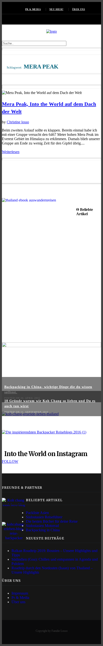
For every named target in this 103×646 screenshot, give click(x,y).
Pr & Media (20, 598)
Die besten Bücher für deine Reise (52, 521)
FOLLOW (10, 461)
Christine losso (18, 122)
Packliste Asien (37, 513)
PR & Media (33, 9)
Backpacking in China (43, 530)
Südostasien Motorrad (42, 526)
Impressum (19, 593)
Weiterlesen (10, 152)
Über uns (78, 9)
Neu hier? (56, 9)
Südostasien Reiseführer (44, 517)
